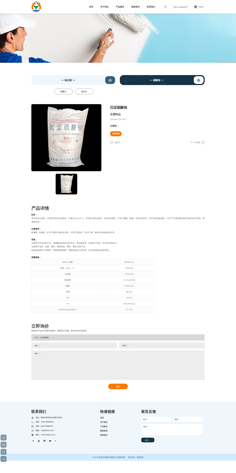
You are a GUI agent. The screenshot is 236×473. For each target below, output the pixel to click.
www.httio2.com (48, 434)
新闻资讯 (104, 430)
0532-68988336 (47, 422)
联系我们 (104, 435)
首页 (102, 417)
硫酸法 (63, 91)
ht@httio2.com (47, 430)
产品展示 (104, 426)
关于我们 (104, 422)
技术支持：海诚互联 (136, 457)
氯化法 (84, 91)
